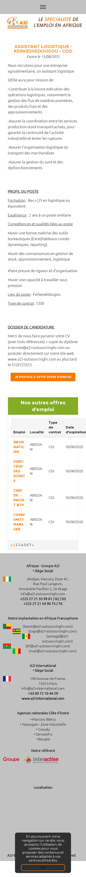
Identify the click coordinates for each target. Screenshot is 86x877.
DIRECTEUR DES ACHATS (19, 471)
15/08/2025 (74, 447)
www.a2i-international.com (43, 698)
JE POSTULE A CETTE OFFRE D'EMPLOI (43, 377)
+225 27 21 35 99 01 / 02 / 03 (43, 598)
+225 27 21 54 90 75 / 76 (43, 603)
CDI (51, 447)
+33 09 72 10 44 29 (43, 693)
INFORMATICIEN (18, 447)
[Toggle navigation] (43, 7)
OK (43, 867)
